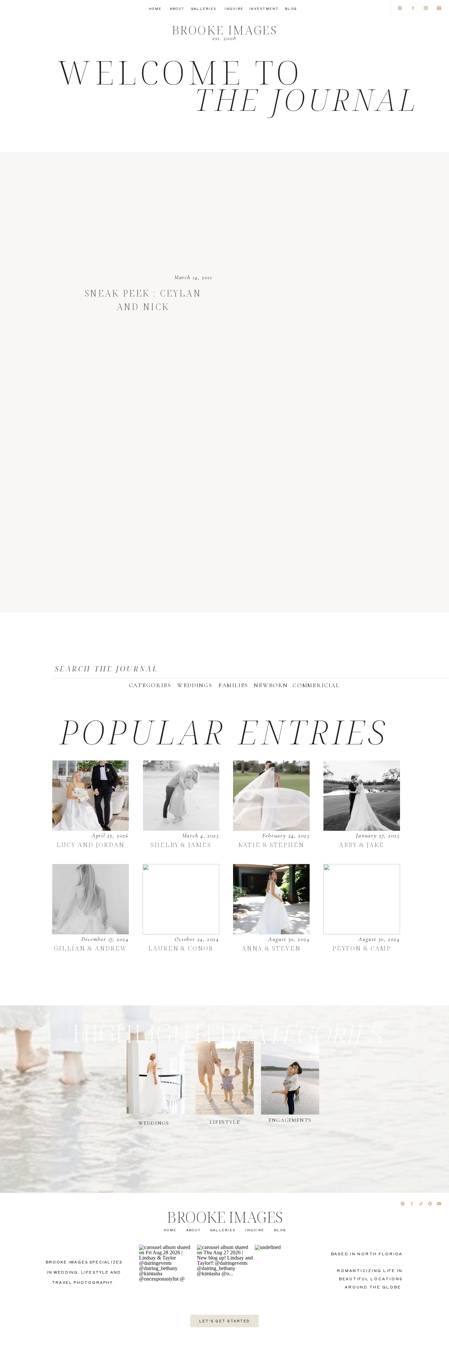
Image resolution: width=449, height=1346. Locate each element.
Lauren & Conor (180, 948)
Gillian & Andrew (90, 948)
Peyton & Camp (361, 948)
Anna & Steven (271, 948)
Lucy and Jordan (90, 845)
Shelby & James (181, 845)
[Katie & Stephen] (271, 795)
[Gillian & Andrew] (90, 899)
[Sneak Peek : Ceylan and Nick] (143, 186)
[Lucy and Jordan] (90, 795)
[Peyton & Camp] (361, 899)
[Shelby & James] (181, 795)
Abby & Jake (361, 845)
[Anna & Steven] (271, 899)
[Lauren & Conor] (181, 899)
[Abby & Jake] (361, 795)
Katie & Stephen (271, 845)
